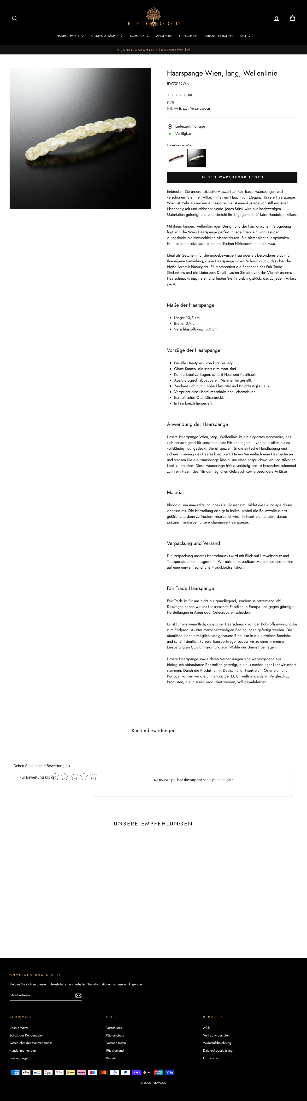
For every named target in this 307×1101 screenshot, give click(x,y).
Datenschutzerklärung (218, 1050)
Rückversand (115, 1050)
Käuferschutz (115, 1035)
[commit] (78, 995)
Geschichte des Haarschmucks (31, 1042)
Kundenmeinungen (23, 1050)
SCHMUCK (137, 36)
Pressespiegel (19, 1058)
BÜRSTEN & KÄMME (105, 36)
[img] (176, 94)
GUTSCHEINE (188, 36)
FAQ (243, 36)
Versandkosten (200, 108)
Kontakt (111, 1058)
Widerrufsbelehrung (217, 1042)
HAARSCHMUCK (68, 36)
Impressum (210, 1058)
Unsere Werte (19, 1027)
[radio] (176, 158)
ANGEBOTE (164, 36)
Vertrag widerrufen (216, 1035)
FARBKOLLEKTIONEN (219, 36)
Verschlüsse (114, 1027)
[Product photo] (80, 138)
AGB (206, 1027)
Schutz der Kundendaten (26, 1035)
